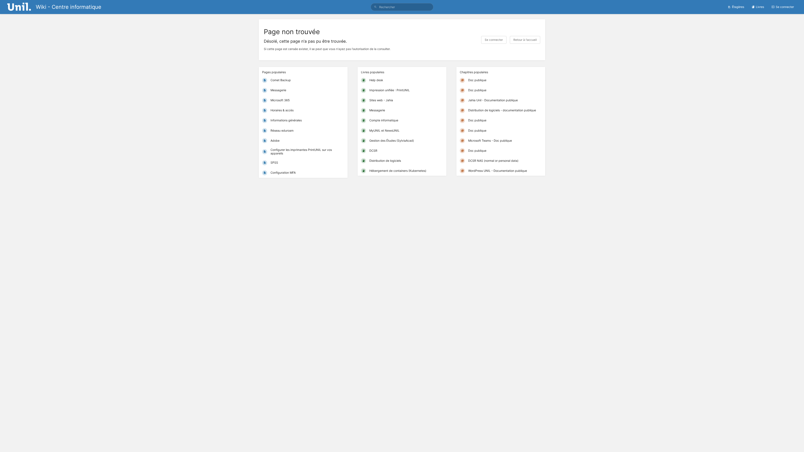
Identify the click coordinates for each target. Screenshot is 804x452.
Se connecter (785, 7)
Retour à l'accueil (525, 39)
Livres (760, 7)
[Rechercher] (375, 7)
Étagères (738, 7)
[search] (402, 7)
